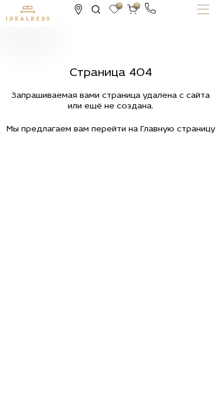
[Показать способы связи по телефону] (150, 8)
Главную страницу (177, 129)
